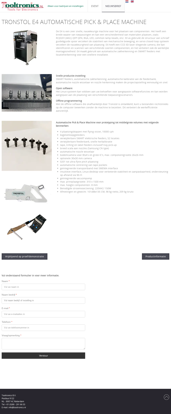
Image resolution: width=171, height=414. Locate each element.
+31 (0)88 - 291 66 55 (15, 404)
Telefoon (7, 322)
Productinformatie (155, 256)
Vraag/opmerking (11, 335)
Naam (6, 281)
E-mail (6, 308)
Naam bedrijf (9, 294)
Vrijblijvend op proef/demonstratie (24, 256)
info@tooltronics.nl (17, 407)
